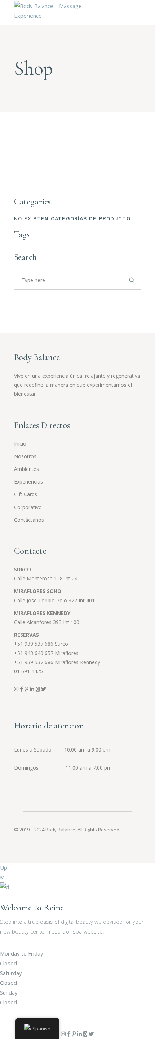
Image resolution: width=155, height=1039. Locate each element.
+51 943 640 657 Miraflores (46, 653)
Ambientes (26, 469)
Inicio (20, 443)
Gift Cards (25, 494)
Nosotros (25, 456)
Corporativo (28, 507)
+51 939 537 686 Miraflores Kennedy (57, 662)
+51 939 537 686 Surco (41, 643)
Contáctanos (29, 519)
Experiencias (28, 481)
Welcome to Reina (32, 907)
